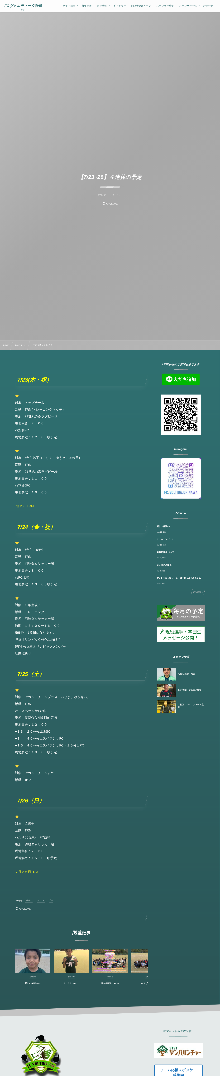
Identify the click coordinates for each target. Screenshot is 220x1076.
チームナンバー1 (71, 983)
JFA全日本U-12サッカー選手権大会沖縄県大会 (179, 578)
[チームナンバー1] (71, 961)
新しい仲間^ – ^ (32, 983)
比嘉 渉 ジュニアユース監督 (191, 706)
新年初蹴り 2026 (110, 983)
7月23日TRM (24, 506)
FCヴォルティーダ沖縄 (23, 6)
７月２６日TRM (26, 872)
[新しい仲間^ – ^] (32, 961)
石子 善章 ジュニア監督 (189, 690)
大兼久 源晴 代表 (186, 673)
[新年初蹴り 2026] (110, 961)
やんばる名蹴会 (164, 565)
